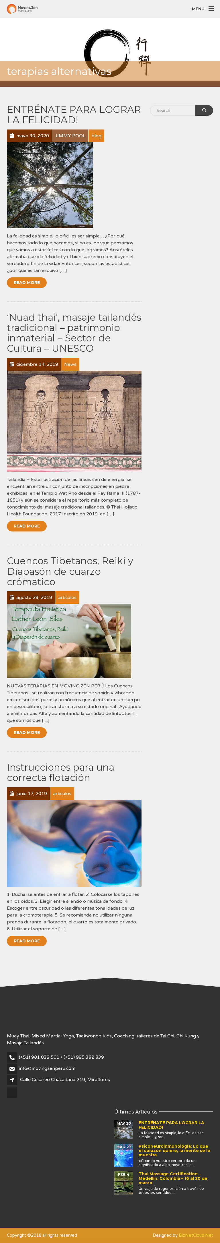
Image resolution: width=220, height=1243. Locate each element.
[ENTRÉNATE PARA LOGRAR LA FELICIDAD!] (50, 185)
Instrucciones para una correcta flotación (60, 772)
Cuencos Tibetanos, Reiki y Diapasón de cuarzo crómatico (70, 571)
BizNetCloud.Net (196, 1235)
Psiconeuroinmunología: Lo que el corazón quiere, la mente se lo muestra (174, 1151)
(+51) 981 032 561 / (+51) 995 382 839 (61, 1057)
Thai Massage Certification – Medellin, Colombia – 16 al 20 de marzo (173, 1178)
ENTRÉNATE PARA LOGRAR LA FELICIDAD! (74, 114)
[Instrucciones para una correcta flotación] (74, 843)
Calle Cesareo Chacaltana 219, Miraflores (65, 1079)
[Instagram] (12, 1097)
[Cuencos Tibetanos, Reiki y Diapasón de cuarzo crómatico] (69, 641)
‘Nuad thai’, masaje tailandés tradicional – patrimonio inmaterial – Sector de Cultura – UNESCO (74, 333)
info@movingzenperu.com (47, 1068)
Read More (27, 282)
